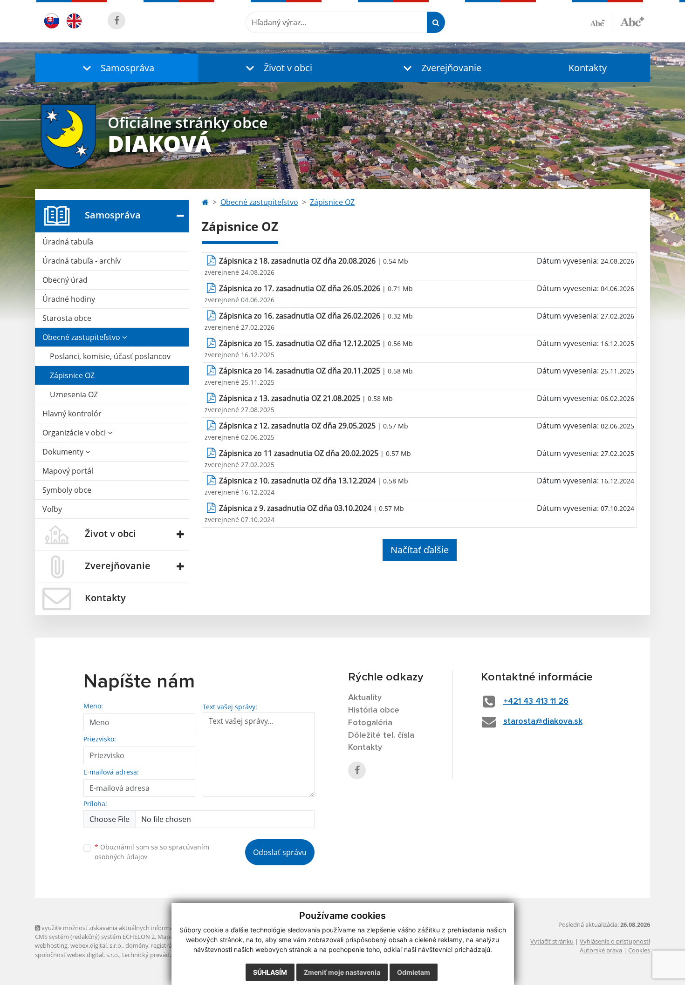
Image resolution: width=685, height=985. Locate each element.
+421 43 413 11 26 (536, 701)
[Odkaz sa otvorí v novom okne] (116, 20)
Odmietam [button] (413, 972)
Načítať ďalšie (419, 549)
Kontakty (588, 67)
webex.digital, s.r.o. (96, 945)
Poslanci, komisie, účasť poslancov (110, 356)
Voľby (52, 509)
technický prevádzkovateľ (157, 955)
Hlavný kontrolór (72, 413)
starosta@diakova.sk (542, 721)
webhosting (51, 945)
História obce (373, 710)
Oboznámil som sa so (152, 851)
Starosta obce (66, 318)
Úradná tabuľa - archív (81, 261)
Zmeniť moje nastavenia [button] (342, 972)
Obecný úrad (65, 280)
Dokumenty (63, 452)
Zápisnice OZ (72, 375)
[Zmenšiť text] (601, 22)
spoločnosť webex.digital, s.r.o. (77, 955)
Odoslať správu (280, 852)
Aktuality (365, 697)
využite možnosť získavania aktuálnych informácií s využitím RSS (129, 928)
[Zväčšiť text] (632, 21)
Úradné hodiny (68, 299)
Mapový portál (67, 471)
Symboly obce (66, 490)
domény (136, 945)
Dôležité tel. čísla (381, 735)
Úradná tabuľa (67, 242)
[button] (116, 68)
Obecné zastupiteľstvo (82, 337)
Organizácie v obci (75, 433)
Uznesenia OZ (74, 394)
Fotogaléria (370, 723)
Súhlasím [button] (270, 972)
